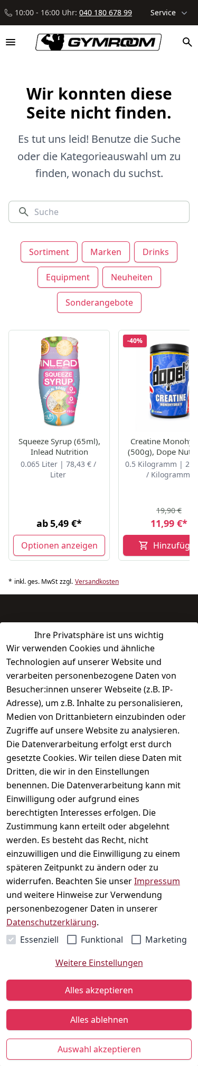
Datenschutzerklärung (51, 922)
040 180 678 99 (105, 12)
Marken (105, 252)
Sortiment (49, 252)
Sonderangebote (99, 302)
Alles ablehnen (99, 1019)
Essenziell (39, 939)
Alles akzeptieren (99, 990)
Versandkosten (97, 582)
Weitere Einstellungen (99, 963)
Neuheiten (132, 277)
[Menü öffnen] (10, 42)
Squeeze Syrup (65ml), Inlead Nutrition (59, 446)
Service (163, 12)
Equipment (68, 277)
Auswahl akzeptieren (99, 1049)
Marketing (166, 939)
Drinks (156, 252)
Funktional (102, 939)
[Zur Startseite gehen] (93, 42)
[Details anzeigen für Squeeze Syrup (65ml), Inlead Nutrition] (59, 381)
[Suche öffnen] (187, 42)
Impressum (157, 881)
